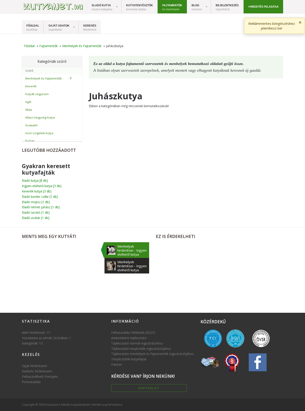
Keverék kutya (36, 191)
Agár (28, 102)
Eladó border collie (40, 196)
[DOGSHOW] (210, 372)
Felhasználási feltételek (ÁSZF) (133, 332)
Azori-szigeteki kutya (39, 133)
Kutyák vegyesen (37, 94)
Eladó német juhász (41, 207)
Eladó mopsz (36, 202)
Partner (116, 364)
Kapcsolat (148, 388)
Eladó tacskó (36, 212)
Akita (28, 110)
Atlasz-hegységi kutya (40, 117)
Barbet (29, 141)
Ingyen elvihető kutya (41, 186)
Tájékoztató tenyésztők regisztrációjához (141, 348)
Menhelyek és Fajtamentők (43, 78)
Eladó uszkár (35, 218)
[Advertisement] (219, 273)
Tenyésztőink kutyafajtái (128, 359)
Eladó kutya (35, 180)
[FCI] (213, 348)
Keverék (31, 86)
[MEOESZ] (235, 348)
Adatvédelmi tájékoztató (129, 338)
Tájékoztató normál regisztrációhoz (137, 343)
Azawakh (31, 125)
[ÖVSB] (261, 348)
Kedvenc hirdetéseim (37, 371)
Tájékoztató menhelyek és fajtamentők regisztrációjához (152, 354)
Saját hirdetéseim (34, 366)
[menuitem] (104, 6)
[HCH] (232, 372)
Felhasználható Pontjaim (40, 376)
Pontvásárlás (31, 382)
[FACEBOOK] (258, 372)
